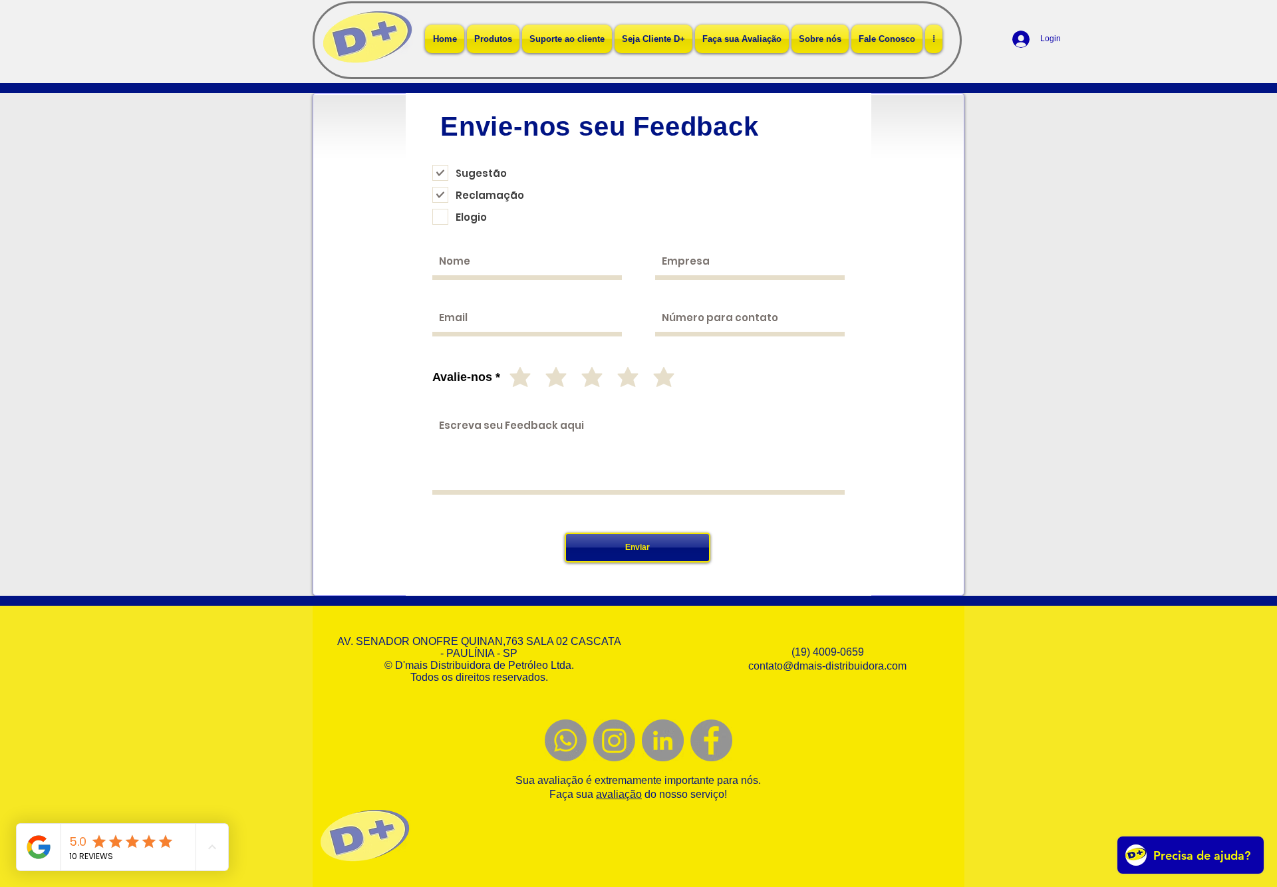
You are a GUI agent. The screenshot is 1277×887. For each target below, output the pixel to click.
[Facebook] (711, 740)
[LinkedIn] (663, 740)
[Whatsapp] (566, 740)
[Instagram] (614, 740)
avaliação (619, 794)
